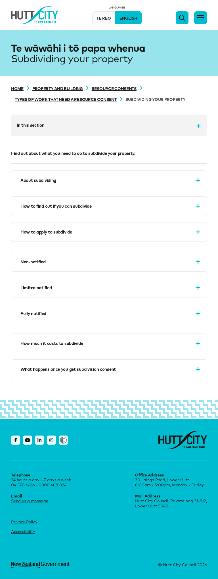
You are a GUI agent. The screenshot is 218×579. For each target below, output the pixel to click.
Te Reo (104, 18)
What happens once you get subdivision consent (68, 369)
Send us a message (29, 500)
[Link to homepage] (182, 440)
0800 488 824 (52, 485)
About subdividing (38, 180)
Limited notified (36, 287)
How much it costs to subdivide (51, 343)
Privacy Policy (24, 521)
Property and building (57, 88)
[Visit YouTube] (27, 440)
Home (17, 88)
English (128, 18)
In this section (30, 125)
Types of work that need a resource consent (66, 99)
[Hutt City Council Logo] (34, 15)
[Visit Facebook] (15, 440)
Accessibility (23, 531)
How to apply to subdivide (46, 232)
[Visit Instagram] (51, 440)
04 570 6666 (23, 485)
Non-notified (33, 262)
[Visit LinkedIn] (39, 440)
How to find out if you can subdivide (56, 206)
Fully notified (33, 313)
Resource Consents (114, 88)
